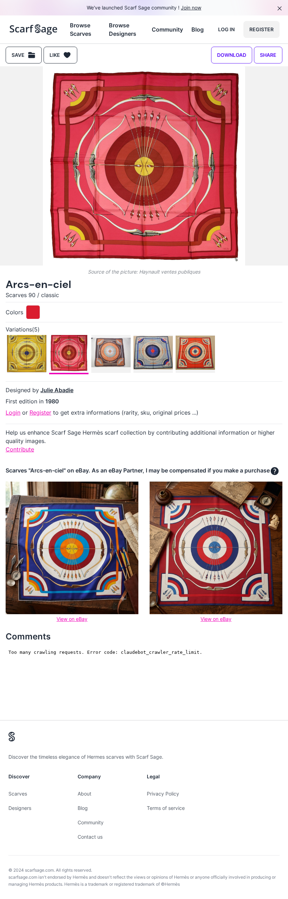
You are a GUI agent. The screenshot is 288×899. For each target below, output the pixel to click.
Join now (191, 8)
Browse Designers (122, 29)
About (84, 794)
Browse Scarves (80, 29)
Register (261, 29)
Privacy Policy (163, 794)
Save (18, 55)
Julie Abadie (56, 390)
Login (13, 412)
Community (167, 29)
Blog (197, 29)
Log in (226, 29)
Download (231, 55)
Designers (19, 808)
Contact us (90, 837)
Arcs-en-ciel (38, 284)
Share (268, 55)
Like (55, 55)
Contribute (20, 449)
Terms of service (166, 808)
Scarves (17, 794)
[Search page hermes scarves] (33, 29)
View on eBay (72, 619)
